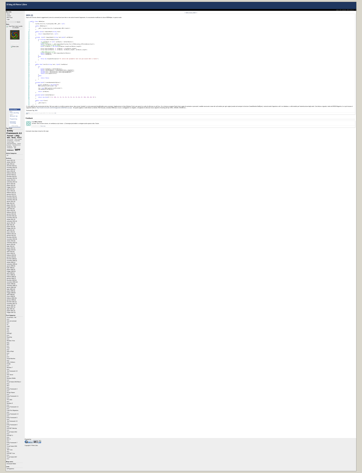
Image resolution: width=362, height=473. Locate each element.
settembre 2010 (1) (12, 242)
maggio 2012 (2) (11, 207)
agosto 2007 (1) (11, 307)
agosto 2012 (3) (11, 201)
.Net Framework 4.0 (12, 371)
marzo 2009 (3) (11, 275)
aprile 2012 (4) (10, 208)
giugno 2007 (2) (11, 310)
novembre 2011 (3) (12, 217)
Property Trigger (10, 142)
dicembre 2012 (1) (11, 196)
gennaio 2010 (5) (11, 257)
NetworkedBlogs (13, 109)
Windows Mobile (11, 378)
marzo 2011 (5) (11, 232)
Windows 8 (10, 403)
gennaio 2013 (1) (11, 194)
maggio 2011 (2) (11, 228)
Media (14, 137)
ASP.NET (9, 333)
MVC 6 (8, 439)
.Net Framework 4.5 (12, 421)
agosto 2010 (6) (11, 244)
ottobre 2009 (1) (11, 262)
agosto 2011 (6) (11, 223)
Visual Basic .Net (11, 317)
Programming (13, 119)
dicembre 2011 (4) (11, 216)
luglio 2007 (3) (10, 309)
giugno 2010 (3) (11, 248)
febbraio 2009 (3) (11, 276)
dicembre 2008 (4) (11, 280)
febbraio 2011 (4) (11, 233)
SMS (15, 147)
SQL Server (10, 374)
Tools (8, 348)
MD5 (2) (29, 15)
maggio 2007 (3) (11, 312)
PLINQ (8, 364)
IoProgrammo (10, 468)
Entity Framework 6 (12, 424)
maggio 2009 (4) (11, 271)
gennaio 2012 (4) (11, 214)
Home (8, 14)
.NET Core (9, 449)
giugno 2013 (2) (11, 185)
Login (8, 19)
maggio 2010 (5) (11, 250)
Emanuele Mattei (11, 463)
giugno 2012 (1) (11, 205)
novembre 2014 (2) (12, 167)
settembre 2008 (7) (12, 285)
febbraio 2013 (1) (11, 192)
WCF (8, 385)
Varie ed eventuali (11, 321)
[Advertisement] (15, 77)
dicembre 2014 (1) (11, 165)
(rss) (8, 319)
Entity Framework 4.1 (12, 396)
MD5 (8, 137)
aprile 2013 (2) (10, 189)
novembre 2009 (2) (12, 260)
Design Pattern (11, 392)
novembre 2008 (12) (12, 282)
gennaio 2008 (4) (11, 300)
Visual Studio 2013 (12, 432)
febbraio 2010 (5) (11, 255)
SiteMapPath (10, 147)
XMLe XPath (10, 351)
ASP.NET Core (11, 453)
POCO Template (18, 139)
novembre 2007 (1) (12, 303)
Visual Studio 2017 (12, 457)
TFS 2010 (9, 399)
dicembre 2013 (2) (11, 176)
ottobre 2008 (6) (11, 284)
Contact (9, 15)
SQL (8, 330)
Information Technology (13, 122)
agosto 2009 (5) (11, 266)
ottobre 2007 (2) (11, 305)
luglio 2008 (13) (11, 289)
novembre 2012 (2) (12, 198)
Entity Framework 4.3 (12, 414)
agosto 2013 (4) (11, 183)
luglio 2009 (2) (10, 267)
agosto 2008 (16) (11, 287)
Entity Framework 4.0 (14, 131)
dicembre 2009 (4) (11, 258)
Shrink (14, 146)
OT (7, 355)
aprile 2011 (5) (10, 230)
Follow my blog (15, 125)
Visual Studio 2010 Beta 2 (14, 382)
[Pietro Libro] (14, 47)
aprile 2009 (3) (10, 273)
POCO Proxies (10, 139)
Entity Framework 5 (12, 417)
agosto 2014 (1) (11, 169)
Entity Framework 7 (12, 442)
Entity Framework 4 (12, 389)
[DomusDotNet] (14, 35)
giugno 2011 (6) (11, 226)
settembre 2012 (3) (12, 199)
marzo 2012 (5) (11, 210)
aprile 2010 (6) (10, 251)
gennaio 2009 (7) (11, 278)
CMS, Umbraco (11, 362)
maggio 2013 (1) (11, 187)
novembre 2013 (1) (12, 178)
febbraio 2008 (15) (11, 298)
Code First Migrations (12, 410)
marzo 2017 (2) (11, 160)
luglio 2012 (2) (10, 203)
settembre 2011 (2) (12, 221)
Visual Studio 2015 (12, 446)
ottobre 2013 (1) (11, 180)
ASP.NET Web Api (12, 428)
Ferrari (10, 136)
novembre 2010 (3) (12, 239)
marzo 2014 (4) (11, 171)
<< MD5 (186, 12)
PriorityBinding (10, 140)
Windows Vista (11, 340)
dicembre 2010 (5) (11, 237)
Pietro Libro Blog (14, 113)
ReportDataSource (17, 144)
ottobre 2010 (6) (11, 241)
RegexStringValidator (11, 143)
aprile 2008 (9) (10, 294)
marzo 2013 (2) (11, 190)
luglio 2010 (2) (10, 246)
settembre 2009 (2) (12, 264)
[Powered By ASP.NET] (37, 442)
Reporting (9, 337)
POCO (19, 137)
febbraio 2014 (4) (11, 173)
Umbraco (10, 150)
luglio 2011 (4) (10, 224)
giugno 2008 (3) (11, 291)
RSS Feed (9, 17)
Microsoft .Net (14, 116)
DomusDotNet (15, 43)
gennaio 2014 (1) (11, 174)
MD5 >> (195, 12)
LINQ (17, 136)
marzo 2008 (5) (11, 296)
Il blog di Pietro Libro (17, 4)
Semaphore (9, 146)
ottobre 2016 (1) (11, 162)
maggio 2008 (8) (11, 292)
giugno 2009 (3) (11, 269)
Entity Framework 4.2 (12, 407)
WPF (17, 149)
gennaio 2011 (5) (11, 235)
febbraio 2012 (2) (11, 212)
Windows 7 (10, 367)
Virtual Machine (11, 358)
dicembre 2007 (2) (11, 301)
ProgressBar (17, 140)
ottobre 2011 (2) (11, 219)
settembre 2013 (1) (12, 182)
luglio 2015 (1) (10, 164)
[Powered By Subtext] (29, 442)
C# (7, 155)
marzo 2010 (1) (11, 253)
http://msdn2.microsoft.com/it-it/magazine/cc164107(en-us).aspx (54, 107)
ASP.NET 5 (10, 435)
